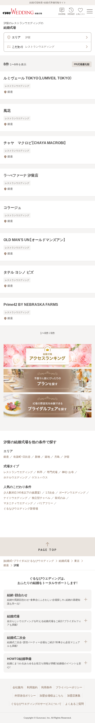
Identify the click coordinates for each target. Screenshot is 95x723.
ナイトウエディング (15, 497)
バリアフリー (45, 503)
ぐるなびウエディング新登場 (21, 508)
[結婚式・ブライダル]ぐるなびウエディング (29, 560)
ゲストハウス (40, 477)
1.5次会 (50, 492)
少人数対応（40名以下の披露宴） (22, 492)
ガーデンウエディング (72, 492)
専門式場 (52, 472)
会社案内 (18, 687)
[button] (47, 599)
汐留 (66, 456)
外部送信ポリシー (25, 695)
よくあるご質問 (74, 703)
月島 (57, 456)
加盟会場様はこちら (51, 695)
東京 (77, 560)
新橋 (37, 456)
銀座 (6, 456)
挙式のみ (60, 497)
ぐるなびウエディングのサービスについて (36, 703)
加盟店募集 (73, 695)
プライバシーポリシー (69, 687)
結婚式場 (64, 560)
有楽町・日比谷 (21, 456)
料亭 (39, 472)
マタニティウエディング (18, 503)
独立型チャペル (41, 497)
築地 (47, 456)
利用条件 (46, 687)
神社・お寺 (68, 472)
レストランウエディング (18, 472)
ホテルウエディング (15, 477)
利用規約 (32, 687)
